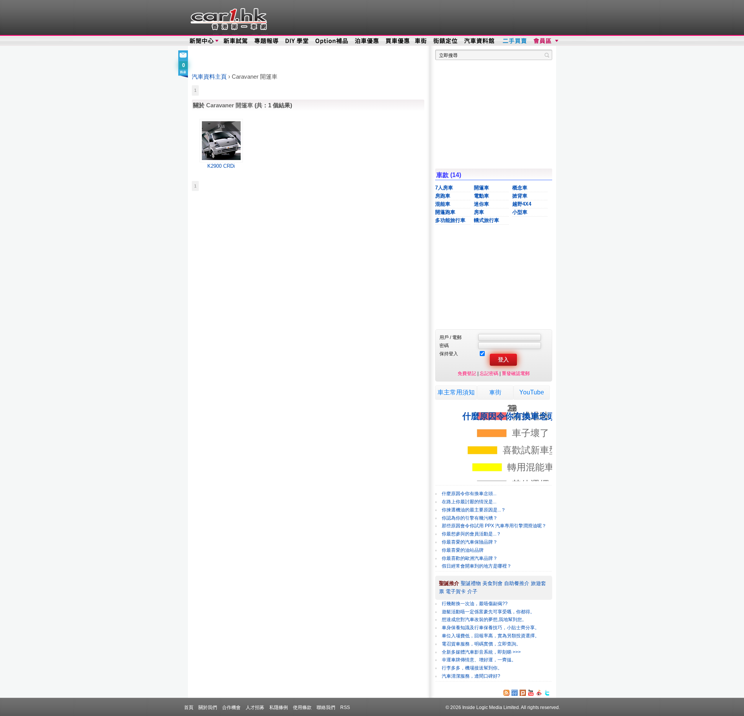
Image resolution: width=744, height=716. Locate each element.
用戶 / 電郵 (450, 337)
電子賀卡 (456, 591)
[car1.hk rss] (506, 693)
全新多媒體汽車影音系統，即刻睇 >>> (481, 652)
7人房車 (444, 188)
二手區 (514, 41)
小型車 (519, 212)
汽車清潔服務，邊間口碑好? (471, 676)
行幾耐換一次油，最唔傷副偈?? (475, 603)
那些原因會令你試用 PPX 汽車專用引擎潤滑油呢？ (494, 525)
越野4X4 (521, 204)
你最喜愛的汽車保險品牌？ (470, 542)
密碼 (444, 345)
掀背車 (519, 196)
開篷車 (481, 188)
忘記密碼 (489, 373)
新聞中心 (201, 41)
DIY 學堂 (297, 41)
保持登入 (448, 353)
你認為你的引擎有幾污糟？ (470, 518)
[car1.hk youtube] (531, 693)
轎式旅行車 (486, 220)
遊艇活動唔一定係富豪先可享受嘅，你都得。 (488, 611)
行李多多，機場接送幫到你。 (472, 668)
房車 (479, 212)
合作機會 (231, 707)
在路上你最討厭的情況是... (469, 501)
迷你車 (481, 204)
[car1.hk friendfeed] (515, 693)
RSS (345, 707)
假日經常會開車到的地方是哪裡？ (477, 566)
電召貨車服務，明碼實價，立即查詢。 (481, 644)
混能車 (442, 204)
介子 (472, 591)
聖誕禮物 (471, 583)
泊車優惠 (367, 41)
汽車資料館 (479, 41)
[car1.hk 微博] (539, 693)
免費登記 (467, 373)
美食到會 (492, 583)
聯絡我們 (326, 707)
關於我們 (207, 707)
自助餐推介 (516, 583)
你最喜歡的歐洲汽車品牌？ (470, 558)
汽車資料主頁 (209, 77)
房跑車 (442, 196)
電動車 (481, 196)
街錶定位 (445, 41)
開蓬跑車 (445, 212)
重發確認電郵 (516, 373)
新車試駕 (236, 41)
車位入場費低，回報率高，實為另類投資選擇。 (490, 636)
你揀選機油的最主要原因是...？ (474, 510)
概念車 (519, 188)
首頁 (188, 707)
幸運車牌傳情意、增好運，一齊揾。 (479, 660)
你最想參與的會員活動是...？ (471, 534)
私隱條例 (278, 707)
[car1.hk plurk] (523, 693)
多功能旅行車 (450, 220)
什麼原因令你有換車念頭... (469, 493)
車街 (421, 41)
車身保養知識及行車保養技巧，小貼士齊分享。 (490, 627)
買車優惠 (397, 41)
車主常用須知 (456, 392)
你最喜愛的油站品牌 (463, 550)
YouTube (531, 392)
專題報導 (266, 41)
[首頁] (227, 17)
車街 (495, 392)
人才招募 (255, 707)
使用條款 (302, 707)
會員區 (545, 41)
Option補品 (332, 41)
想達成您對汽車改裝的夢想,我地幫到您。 (484, 619)
